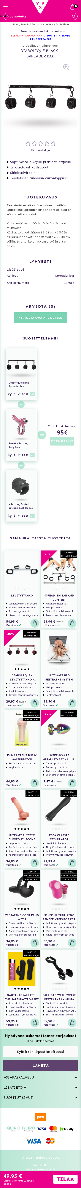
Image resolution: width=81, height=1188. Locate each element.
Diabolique (62, 24)
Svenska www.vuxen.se (40, 1169)
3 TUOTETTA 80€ (41, 39)
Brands (25, 24)
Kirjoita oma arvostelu (40, 318)
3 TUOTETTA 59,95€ (57, 35)
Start (15, 24)
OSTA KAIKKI (62, 441)
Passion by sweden (42, 24)
